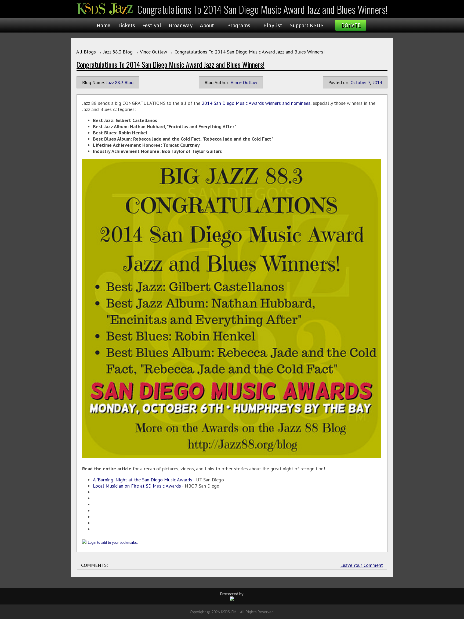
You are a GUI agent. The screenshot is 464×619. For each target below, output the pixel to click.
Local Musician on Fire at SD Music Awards (137, 486)
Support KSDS (306, 25)
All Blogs (86, 52)
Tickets (126, 25)
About (207, 25)
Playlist (272, 25)
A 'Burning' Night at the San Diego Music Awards (142, 480)
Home (103, 25)
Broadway (181, 25)
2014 (377, 82)
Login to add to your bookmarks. (113, 543)
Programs (238, 25)
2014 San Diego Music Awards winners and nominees (256, 103)
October (359, 82)
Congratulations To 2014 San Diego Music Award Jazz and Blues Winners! (250, 52)
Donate (350, 25)
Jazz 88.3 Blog (118, 52)
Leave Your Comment (361, 565)
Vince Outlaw (153, 52)
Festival (151, 25)
